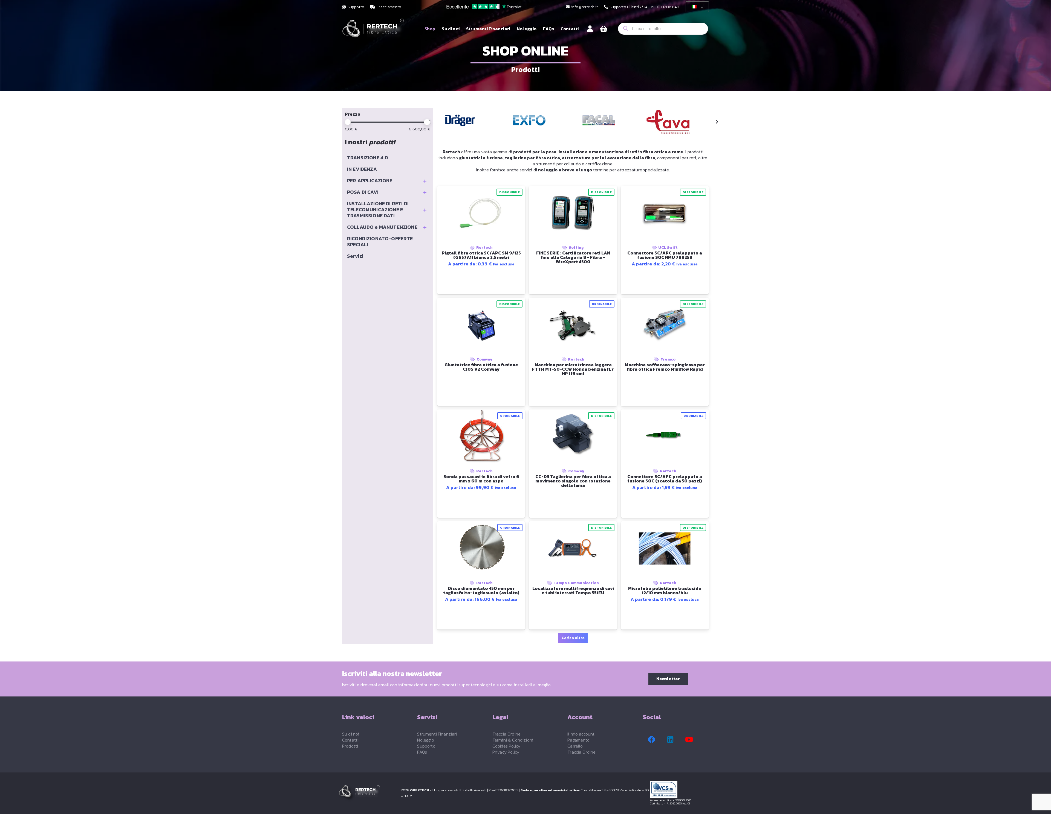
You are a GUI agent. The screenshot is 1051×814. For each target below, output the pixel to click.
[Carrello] (603, 29)
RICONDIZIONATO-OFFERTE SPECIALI (380, 241)
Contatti (350, 740)
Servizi (355, 256)
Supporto (426, 746)
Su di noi (350, 734)
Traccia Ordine (506, 734)
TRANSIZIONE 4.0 (367, 157)
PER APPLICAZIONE (387, 180)
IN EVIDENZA (362, 169)
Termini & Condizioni (512, 740)
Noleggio (425, 740)
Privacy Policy (505, 752)
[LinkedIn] (670, 739)
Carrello (575, 746)
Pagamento (578, 740)
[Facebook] (651, 739)
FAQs (422, 752)
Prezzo (352, 114)
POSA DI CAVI (387, 192)
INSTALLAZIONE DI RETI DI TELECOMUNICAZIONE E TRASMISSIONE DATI (387, 209)
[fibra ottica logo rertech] (373, 32)
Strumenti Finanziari (437, 734)
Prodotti (350, 746)
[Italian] (696, 7)
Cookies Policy (506, 746)
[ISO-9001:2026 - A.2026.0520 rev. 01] (681, 789)
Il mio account (580, 734)
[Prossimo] (716, 122)
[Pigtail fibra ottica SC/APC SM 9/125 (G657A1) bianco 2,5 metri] (460, 120)
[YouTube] (689, 739)
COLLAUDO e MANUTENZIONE (387, 227)
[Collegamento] (590, 28)
